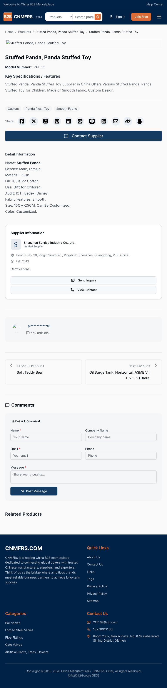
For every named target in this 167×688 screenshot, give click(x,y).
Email (15, 449)
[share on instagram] (46, 121)
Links (90, 572)
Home (9, 32)
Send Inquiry (87, 280)
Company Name (96, 430)
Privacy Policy (97, 586)
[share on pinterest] (57, 121)
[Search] (98, 17)
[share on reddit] (80, 121)
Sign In (120, 16)
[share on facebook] (22, 121)
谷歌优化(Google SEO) (83, 675)
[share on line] (92, 121)
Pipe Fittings (14, 637)
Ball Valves (12, 623)
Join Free (141, 16)
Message (18, 467)
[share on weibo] (128, 121)
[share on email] (115, 121)
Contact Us (95, 564)
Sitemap (93, 601)
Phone (89, 449)
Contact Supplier (87, 136)
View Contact (87, 290)
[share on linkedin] (69, 121)
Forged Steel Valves (19, 630)
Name (15, 430)
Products (24, 32)
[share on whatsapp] (104, 121)
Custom (13, 108)
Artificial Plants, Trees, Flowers (26, 652)
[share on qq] (140, 121)
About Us (93, 557)
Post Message (36, 491)
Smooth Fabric (66, 108)
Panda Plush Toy (37, 108)
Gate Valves (13, 644)
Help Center (155, 4)
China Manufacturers (76, 671)
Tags (90, 579)
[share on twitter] (33, 121)
